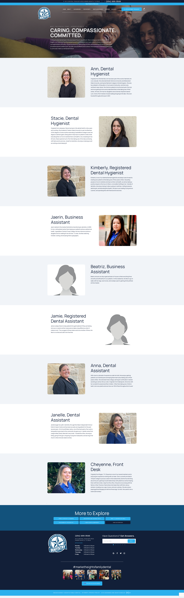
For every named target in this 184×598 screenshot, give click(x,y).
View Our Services (118, 522)
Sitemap (85, 592)
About (69, 9)
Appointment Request (132, 9)
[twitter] (120, 553)
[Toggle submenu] (71, 9)
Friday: (77, 554)
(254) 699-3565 (113, 1)
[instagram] (124, 553)
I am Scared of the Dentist (66, 522)
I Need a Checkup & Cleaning (66, 518)
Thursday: (78, 552)
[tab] (113, 544)
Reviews (108, 9)
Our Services (77, 9)
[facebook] (117, 553)
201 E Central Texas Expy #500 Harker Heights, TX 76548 (82, 1)
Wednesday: (79, 550)
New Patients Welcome (92, 4)
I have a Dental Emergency (92, 522)
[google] (113, 553)
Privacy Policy (94, 592)
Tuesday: (78, 548)
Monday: (77, 546)
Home (64, 9)
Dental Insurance (98, 9)
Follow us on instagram (93, 583)
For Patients (86, 9)
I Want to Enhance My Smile (117, 518)
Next (131, 541)
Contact (113, 9)
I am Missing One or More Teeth (92, 518)
